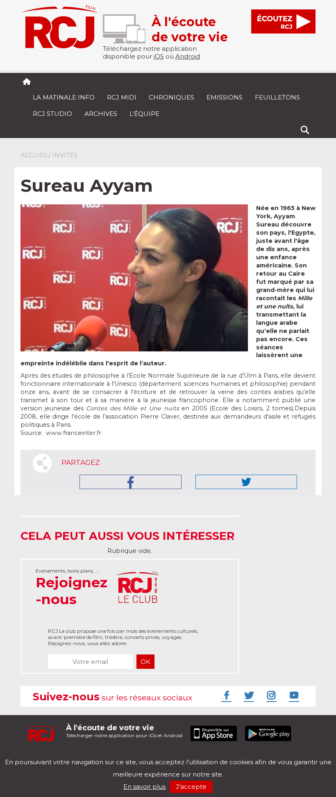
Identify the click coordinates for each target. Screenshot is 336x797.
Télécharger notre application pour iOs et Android (124, 730)
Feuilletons (277, 97)
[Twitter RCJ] (248, 695)
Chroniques (171, 97)
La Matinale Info (64, 97)
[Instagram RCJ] (270, 695)
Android (187, 56)
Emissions (225, 97)
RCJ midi (121, 97)
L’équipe (144, 114)
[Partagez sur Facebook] (130, 482)
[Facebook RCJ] (225, 695)
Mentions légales (46, 755)
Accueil (34, 155)
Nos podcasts (158, 755)
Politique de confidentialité (104, 755)
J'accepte (191, 786)
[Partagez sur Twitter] (246, 482)
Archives (100, 114)
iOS (159, 56)
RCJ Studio (52, 114)
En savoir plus (144, 786)
